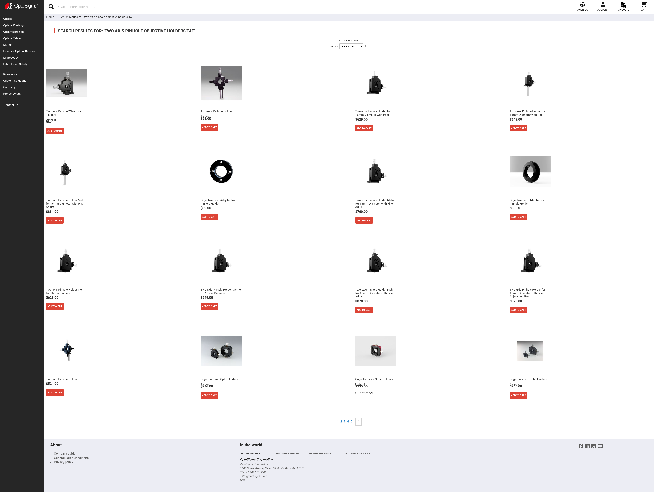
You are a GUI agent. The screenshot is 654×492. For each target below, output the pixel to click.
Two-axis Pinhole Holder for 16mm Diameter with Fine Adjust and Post (527, 293)
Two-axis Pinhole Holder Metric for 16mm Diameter (221, 291)
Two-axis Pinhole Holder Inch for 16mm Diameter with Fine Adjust (374, 293)
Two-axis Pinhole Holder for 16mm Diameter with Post (373, 113)
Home (50, 17)
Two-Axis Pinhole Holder (216, 111)
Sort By (334, 46)
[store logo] (21, 6)
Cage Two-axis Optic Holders (219, 379)
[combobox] (134, 6)
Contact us (10, 105)
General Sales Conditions (71, 458)
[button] (582, 6)
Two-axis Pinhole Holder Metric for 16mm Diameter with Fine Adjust (66, 203)
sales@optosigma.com (253, 476)
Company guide (64, 453)
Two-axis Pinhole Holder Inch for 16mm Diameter (64, 291)
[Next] (358, 422)
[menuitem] (23, 19)
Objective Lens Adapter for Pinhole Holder (218, 201)
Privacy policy (63, 462)
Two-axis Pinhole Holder (61, 379)
